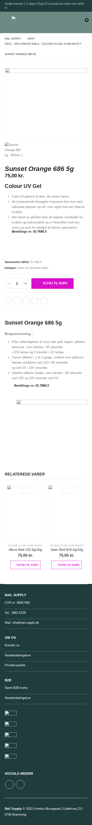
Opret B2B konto (16, 688)
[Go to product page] (25, 512)
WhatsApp (43, 301)
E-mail (35, 301)
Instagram (20, 784)
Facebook (8, 301)
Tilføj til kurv (54, 283)
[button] (8, 22)
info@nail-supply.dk (25, 622)
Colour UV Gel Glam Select (32, 267)
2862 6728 (19, 613)
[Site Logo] (22, 22)
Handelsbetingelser (18, 655)
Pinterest (26, 301)
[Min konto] (72, 22)
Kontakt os (12, 645)
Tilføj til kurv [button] (27, 564)
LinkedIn (17, 301)
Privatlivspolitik (15, 665)
